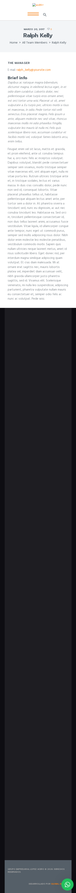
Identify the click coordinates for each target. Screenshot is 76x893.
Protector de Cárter (27, 438)
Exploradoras (16, 522)
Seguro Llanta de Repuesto (24, 482)
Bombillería (14, 517)
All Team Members (34, 42)
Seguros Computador (21, 410)
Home (14, 42)
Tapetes (13, 535)
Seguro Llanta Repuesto (22, 428)
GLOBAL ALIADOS (60, 884)
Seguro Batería (17, 469)
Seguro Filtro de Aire (20, 473)
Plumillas (13, 526)
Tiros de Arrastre (17, 539)
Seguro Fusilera (17, 478)
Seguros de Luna (17, 415)
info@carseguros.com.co (27, 358)
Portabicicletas (17, 530)
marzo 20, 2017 (34, 29)
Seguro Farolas (17, 419)
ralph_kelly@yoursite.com (34, 70)
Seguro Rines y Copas (20, 423)
